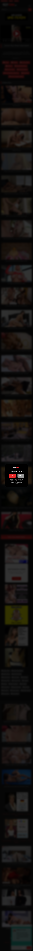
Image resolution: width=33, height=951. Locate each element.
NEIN (20, 475)
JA (12, 475)
